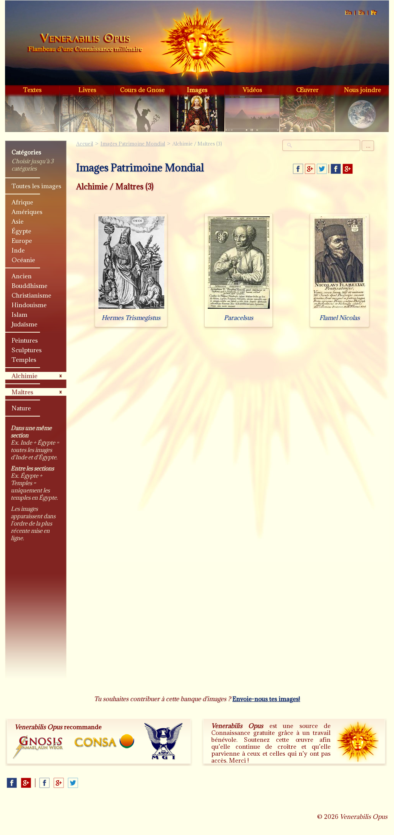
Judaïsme (24, 324)
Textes (32, 90)
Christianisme (31, 295)
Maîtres (22, 392)
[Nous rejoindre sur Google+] (347, 169)
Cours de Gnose (142, 90)
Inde (18, 250)
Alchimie (24, 376)
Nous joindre (362, 90)
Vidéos (252, 90)
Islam (19, 314)
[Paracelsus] (239, 308)
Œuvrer (307, 90)
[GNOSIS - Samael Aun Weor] (38, 747)
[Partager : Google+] (310, 169)
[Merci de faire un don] (357, 741)
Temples (24, 359)
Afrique (22, 202)
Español (361, 13)
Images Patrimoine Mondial (132, 144)
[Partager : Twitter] (322, 169)
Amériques (27, 212)
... (368, 146)
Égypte (21, 231)
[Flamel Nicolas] (339, 308)
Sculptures (27, 350)
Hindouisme (29, 305)
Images (197, 90)
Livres (87, 90)
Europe (22, 240)
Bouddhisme (29, 285)
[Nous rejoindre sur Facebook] (336, 169)
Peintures (25, 340)
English (348, 13)
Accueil (85, 43)
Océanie (23, 260)
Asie (17, 221)
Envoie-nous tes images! (266, 699)
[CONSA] (104, 741)
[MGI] (163, 741)
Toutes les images (36, 186)
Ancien (22, 276)
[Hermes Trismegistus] (131, 308)
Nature (21, 408)
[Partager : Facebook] (298, 169)
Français (374, 13)
